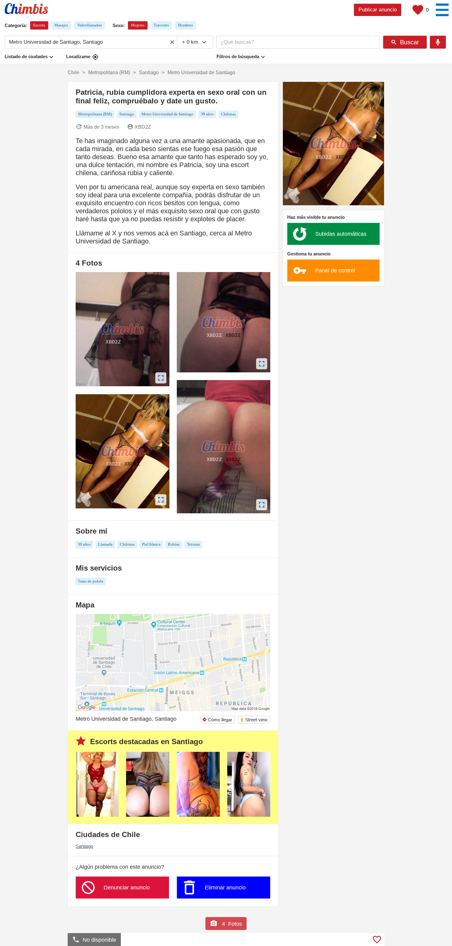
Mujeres (138, 25)
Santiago (84, 846)
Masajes (61, 25)
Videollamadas (89, 25)
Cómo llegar (217, 719)
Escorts (39, 25)
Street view (254, 720)
